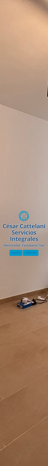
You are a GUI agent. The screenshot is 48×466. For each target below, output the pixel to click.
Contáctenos (30, 252)
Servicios (16, 252)
